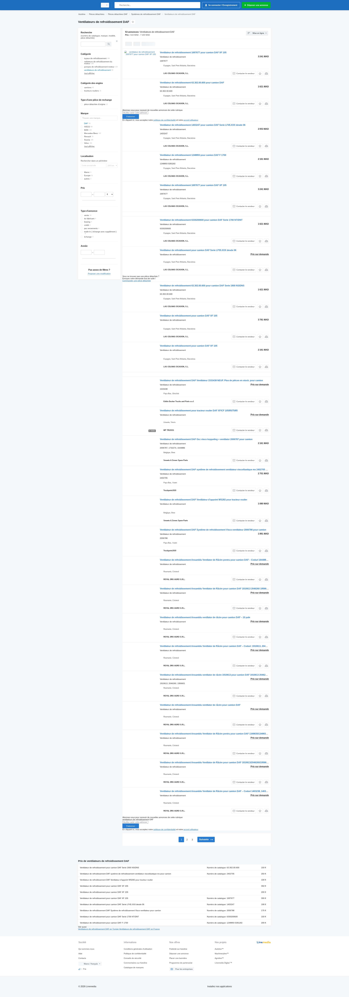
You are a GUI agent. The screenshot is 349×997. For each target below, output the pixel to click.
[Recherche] (117, 5)
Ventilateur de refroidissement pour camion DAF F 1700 (104, 923)
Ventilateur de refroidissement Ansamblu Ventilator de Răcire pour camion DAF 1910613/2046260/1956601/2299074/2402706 (223, 762)
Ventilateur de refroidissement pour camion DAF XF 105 (188, 316)
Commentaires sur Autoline (135, 963)
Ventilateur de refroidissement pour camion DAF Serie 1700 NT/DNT (109, 917)
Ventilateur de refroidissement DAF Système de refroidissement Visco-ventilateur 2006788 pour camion (213, 530)
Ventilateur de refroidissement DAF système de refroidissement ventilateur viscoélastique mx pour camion (125, 874)
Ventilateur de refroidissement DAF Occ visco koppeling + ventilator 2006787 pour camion (206, 439)
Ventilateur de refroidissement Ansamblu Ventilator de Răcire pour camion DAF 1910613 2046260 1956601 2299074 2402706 (223, 588)
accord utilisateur (190, 120)
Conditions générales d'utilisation (138, 949)
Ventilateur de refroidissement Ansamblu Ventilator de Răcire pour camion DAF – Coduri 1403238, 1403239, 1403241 (219, 791)
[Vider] (117, 41)
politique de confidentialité (164, 120)
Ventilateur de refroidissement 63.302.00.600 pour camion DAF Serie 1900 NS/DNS (202, 285)
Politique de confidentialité (135, 953)
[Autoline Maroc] (87, 5)
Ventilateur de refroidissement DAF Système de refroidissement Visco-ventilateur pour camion (120, 910)
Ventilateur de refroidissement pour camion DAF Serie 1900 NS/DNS (109, 867)
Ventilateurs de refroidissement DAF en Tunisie (98, 929)
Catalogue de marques (134, 967)
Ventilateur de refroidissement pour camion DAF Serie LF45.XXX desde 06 (112, 904)
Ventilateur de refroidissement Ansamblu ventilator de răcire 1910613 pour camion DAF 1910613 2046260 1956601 (218, 675)
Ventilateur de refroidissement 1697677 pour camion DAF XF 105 (193, 52)
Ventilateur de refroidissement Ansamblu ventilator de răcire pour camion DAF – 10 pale (205, 617)
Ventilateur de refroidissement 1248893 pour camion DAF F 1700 (193, 155)
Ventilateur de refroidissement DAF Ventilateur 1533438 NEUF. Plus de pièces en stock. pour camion (211, 380)
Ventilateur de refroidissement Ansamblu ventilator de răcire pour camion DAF (200, 705)
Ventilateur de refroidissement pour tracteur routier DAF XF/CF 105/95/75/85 (199, 410)
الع (79, 969)
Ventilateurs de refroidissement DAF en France (139, 929)
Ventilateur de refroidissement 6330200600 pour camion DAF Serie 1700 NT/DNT (201, 220)
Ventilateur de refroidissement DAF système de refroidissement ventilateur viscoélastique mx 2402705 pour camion (219, 469)
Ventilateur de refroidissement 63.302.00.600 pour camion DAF (192, 82)
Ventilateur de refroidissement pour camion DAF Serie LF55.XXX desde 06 (198, 250)
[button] (259, 73)
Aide (80, 953)
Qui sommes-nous (86, 949)
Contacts (82, 958)
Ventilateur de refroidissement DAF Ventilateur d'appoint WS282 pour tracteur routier (203, 499)
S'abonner (130, 116)
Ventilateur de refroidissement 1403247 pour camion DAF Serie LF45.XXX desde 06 (202, 125)
